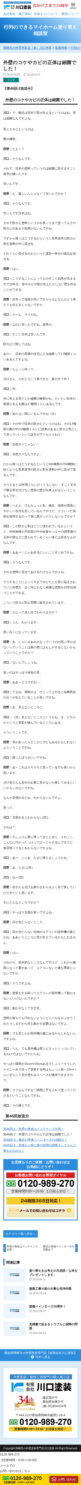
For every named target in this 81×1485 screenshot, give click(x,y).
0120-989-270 (26, 1478)
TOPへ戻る (42, 1357)
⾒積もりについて (46, 14)
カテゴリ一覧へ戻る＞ (20, 1233)
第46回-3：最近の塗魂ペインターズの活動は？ (35, 1139)
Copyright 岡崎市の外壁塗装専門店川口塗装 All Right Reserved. (40, 1448)
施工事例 (25, 14)
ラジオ (11, 80)
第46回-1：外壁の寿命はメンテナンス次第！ (33, 1129)
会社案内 (9, 14)
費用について (70, 14)
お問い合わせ (67, 1479)
